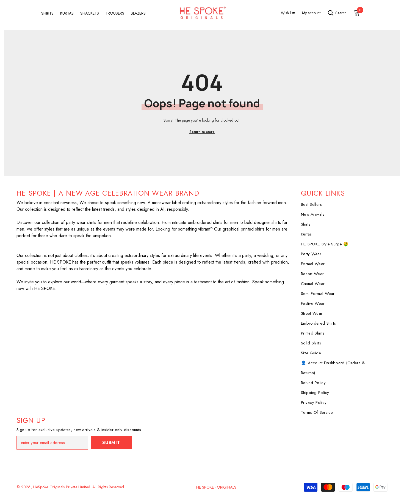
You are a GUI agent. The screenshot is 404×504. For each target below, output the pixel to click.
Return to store (202, 131)
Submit (111, 442)
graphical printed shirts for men (251, 229)
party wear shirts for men (89, 222)
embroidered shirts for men (213, 222)
